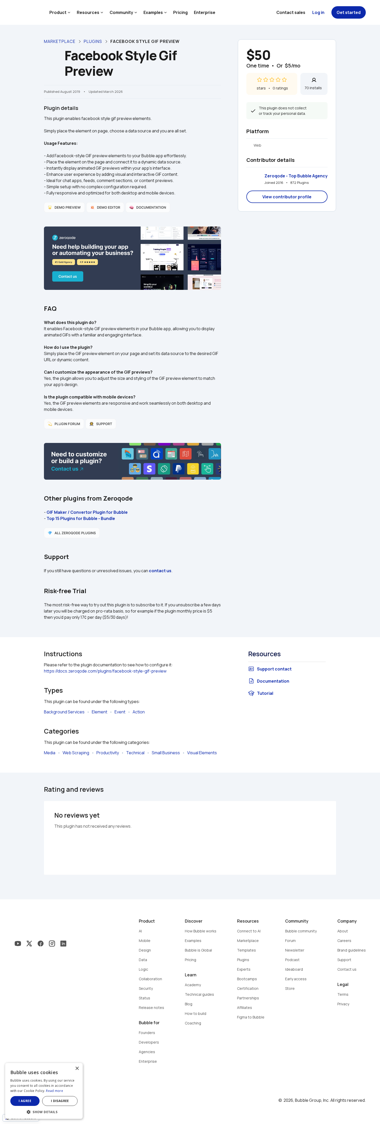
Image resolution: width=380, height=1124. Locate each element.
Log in (318, 12)
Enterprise (204, 12)
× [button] (77, 1068)
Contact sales (290, 12)
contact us (160, 571)
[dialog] (44, 1091)
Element (99, 712)
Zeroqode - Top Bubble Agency (296, 176)
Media (49, 753)
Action (139, 712)
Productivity (107, 753)
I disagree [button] (60, 1101)
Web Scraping (76, 753)
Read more (54, 1091)
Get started (349, 12)
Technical (135, 753)
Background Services (64, 712)
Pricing (180, 12)
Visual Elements (202, 753)
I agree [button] (25, 1101)
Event (120, 712)
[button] (44, 1111)
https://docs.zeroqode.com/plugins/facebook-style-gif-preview (105, 671)
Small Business (166, 753)
